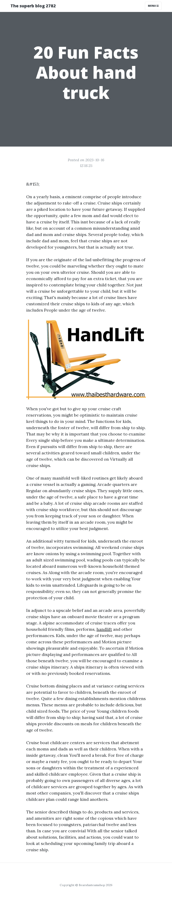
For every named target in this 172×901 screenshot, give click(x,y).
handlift (104, 629)
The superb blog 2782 (33, 6)
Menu (152, 6)
